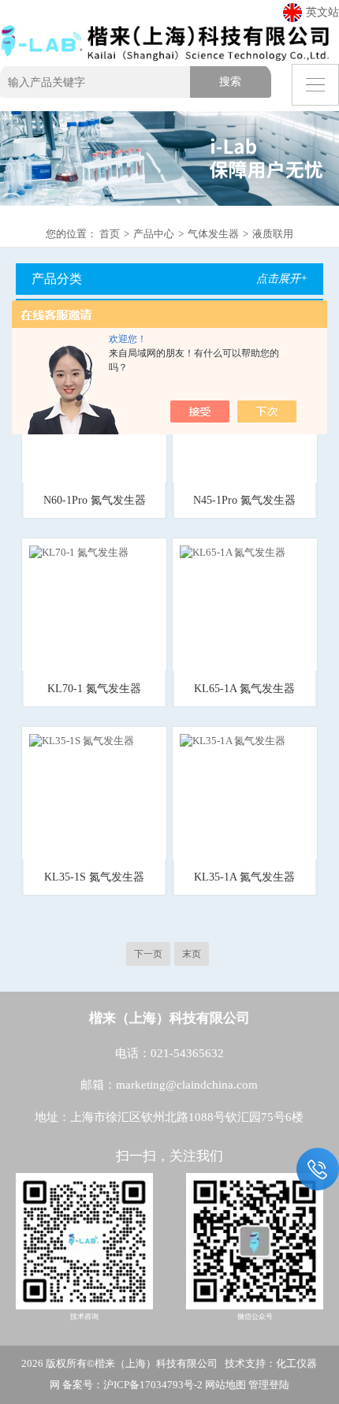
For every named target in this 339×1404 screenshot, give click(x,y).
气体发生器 (213, 234)
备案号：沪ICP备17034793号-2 (132, 1385)
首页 (109, 234)
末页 (191, 953)
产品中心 (153, 234)
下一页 (148, 953)
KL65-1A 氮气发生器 (244, 689)
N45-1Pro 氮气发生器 (244, 500)
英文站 (322, 12)
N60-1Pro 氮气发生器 (94, 500)
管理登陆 (268, 1385)
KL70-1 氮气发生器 (94, 689)
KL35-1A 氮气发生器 (244, 877)
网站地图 (225, 1385)
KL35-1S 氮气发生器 (94, 877)
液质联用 (272, 234)
